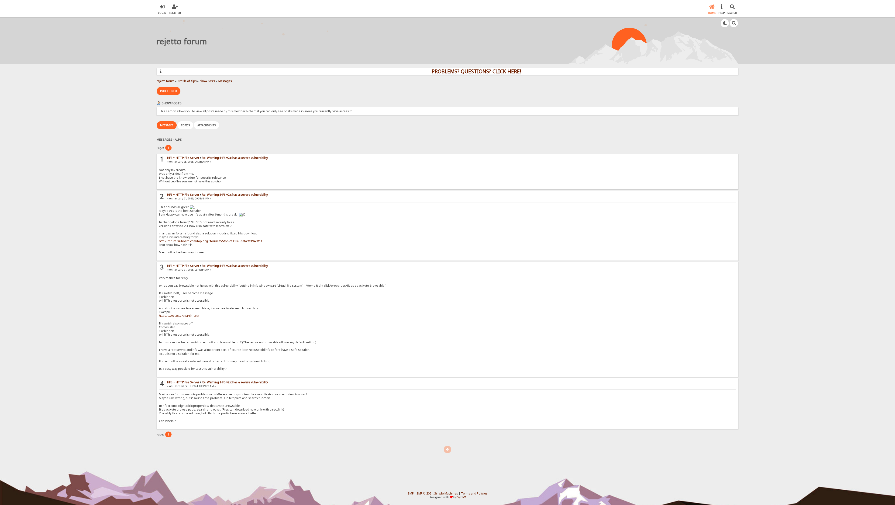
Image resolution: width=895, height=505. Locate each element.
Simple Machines (446, 493)
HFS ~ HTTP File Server (183, 158)
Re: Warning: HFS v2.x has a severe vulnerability (235, 158)
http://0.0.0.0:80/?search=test (179, 316)
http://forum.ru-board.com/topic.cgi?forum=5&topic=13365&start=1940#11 (210, 241)
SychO (461, 497)
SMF (410, 493)
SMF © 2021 (425, 493)
